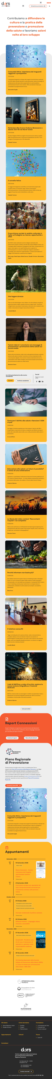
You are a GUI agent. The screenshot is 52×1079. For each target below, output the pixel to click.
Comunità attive (32, 776)
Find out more (19, 879)
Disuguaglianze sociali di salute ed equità (24, 903)
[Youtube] (48, 2)
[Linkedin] (50, 2)
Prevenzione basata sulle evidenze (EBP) (23, 905)
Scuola (25, 776)
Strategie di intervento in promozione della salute (25, 908)
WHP (38, 776)
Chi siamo (4, 1023)
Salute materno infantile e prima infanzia (23, 935)
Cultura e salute (19, 865)
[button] (41, 2)
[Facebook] (47, 2)
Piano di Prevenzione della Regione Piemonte (24, 769)
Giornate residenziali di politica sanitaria (29, 913)
